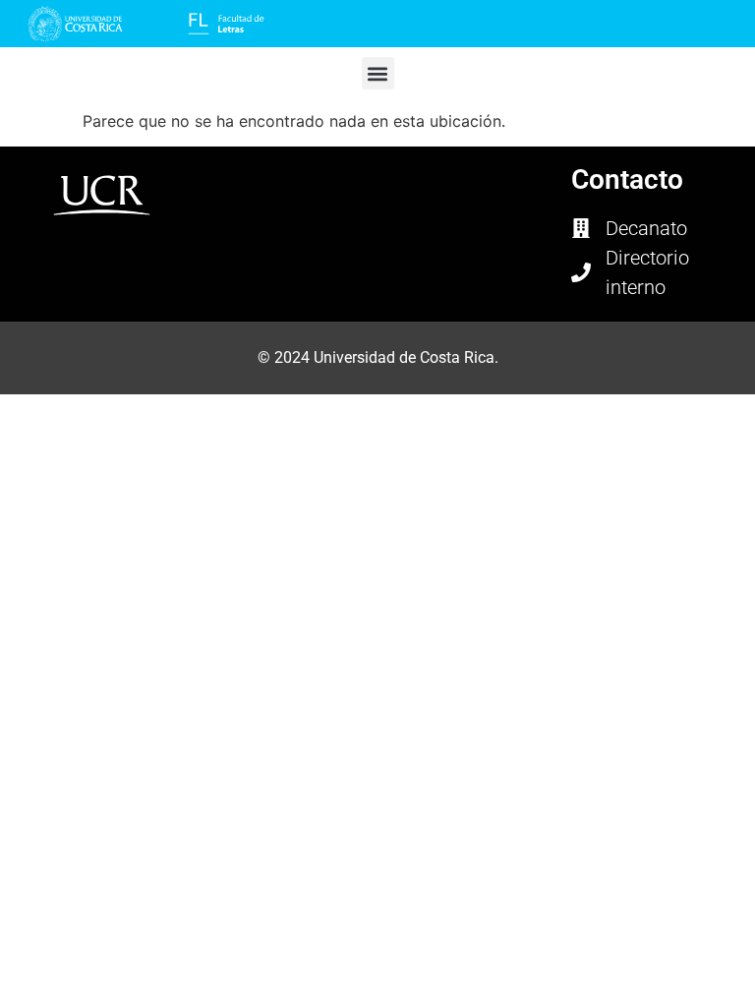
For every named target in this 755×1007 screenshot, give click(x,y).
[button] (378, 73)
